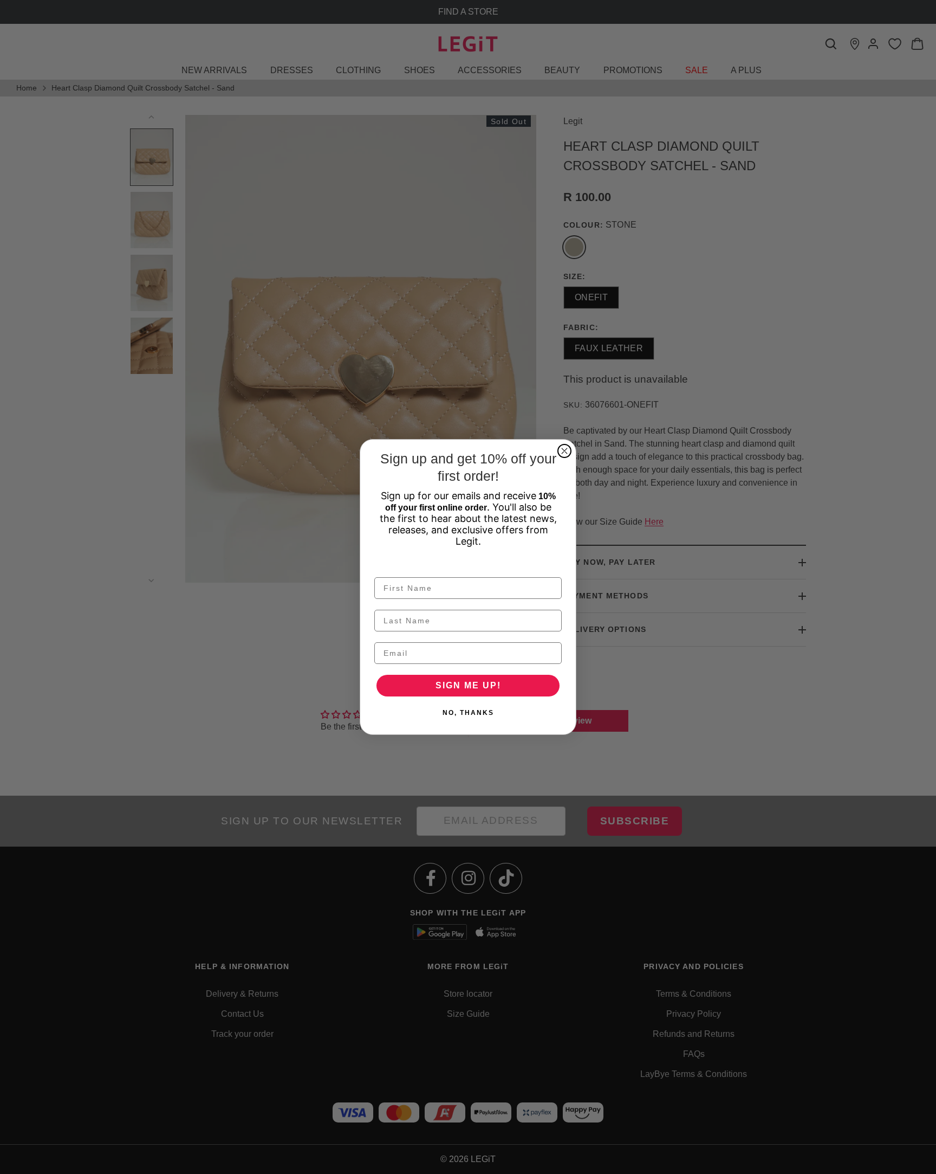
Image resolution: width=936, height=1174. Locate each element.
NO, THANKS (468, 713)
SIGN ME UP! (468, 685)
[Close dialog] (564, 450)
